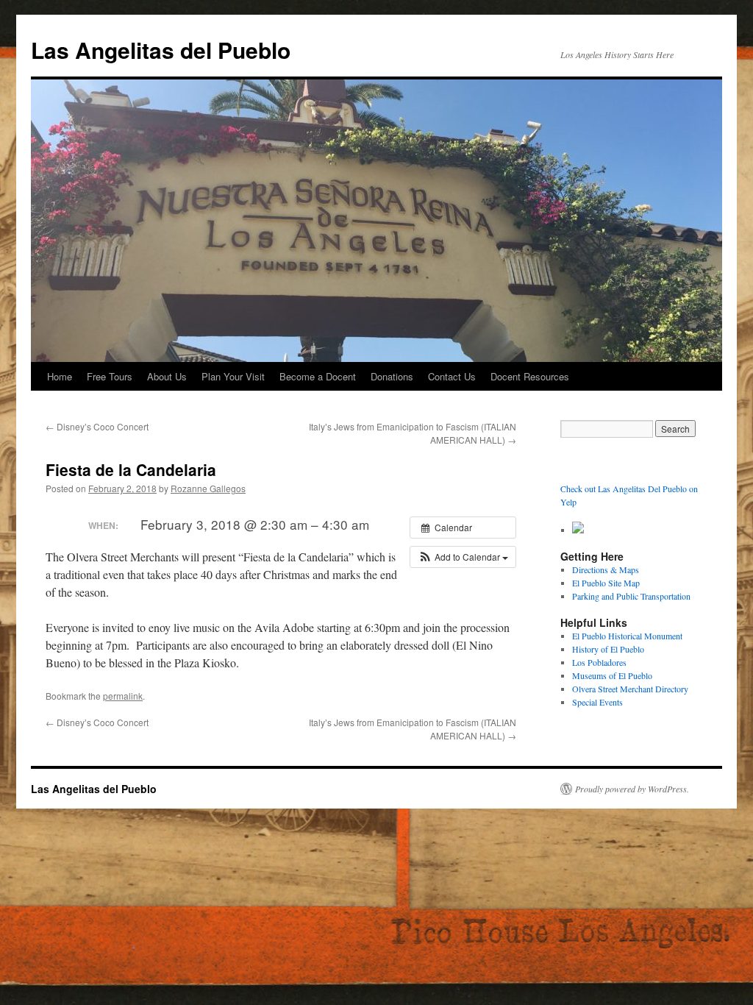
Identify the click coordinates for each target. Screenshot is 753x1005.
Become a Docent (317, 376)
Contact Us (452, 376)
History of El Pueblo (608, 649)
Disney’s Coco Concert (97, 426)
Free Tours (109, 376)
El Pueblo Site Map (606, 583)
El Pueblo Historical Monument (627, 636)
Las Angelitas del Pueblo (160, 49)
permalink (123, 695)
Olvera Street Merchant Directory (630, 689)
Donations (392, 376)
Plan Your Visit (233, 376)
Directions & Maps (605, 569)
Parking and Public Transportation (631, 596)
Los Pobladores (599, 662)
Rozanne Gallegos (208, 488)
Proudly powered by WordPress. (632, 789)
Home (59, 376)
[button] (462, 557)
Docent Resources (529, 376)
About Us (167, 376)
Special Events (597, 702)
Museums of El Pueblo (612, 675)
